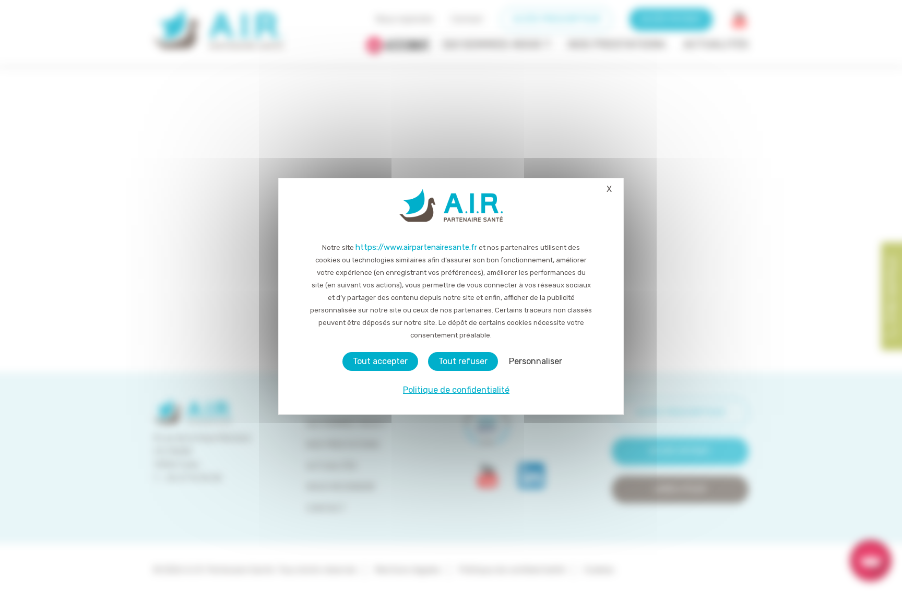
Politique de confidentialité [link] (456, 390)
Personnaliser (535, 361)
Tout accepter (380, 361)
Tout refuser (463, 361)
